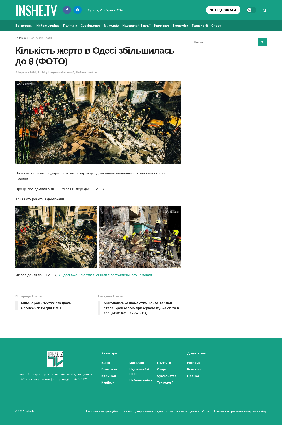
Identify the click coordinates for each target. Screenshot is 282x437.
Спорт (216, 25)
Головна (20, 38)
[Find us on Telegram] (77, 10)
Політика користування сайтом (188, 411)
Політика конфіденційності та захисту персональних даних (125, 411)
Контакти (194, 369)
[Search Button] (265, 9)
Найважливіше (47, 25)
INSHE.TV (36, 10)
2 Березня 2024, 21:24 (30, 72)
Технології (200, 25)
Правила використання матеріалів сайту (240, 411)
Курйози (108, 382)
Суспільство (90, 25)
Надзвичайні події (136, 25)
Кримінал (161, 25)
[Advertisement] (229, 82)
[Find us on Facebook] (67, 10)
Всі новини (24, 25)
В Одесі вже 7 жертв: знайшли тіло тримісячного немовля (105, 274)
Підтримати (225, 10)
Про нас (193, 375)
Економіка (180, 25)
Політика (70, 25)
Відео (105, 362)
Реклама (193, 362)
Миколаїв (111, 25)
